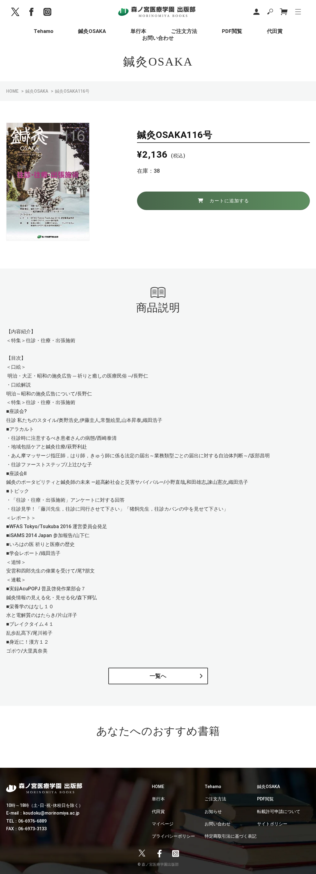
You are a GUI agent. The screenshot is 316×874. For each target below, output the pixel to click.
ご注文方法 (215, 798)
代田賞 (158, 811)
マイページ (162, 823)
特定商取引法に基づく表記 (230, 836)
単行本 (158, 798)
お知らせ (213, 811)
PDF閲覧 (265, 798)
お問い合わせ (218, 823)
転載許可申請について (278, 811)
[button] (270, 11)
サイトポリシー (272, 823)
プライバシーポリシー (173, 836)
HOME (12, 91)
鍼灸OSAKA (36, 91)
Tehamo (213, 786)
